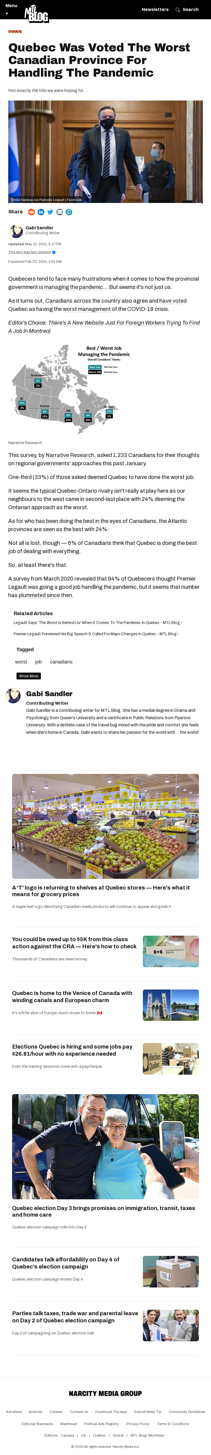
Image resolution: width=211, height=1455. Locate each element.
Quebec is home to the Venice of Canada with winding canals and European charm (72, 996)
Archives (36, 1412)
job (38, 662)
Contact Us (79, 1412)
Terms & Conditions (173, 1424)
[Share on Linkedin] (41, 212)
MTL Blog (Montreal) (148, 1435)
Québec (99, 1435)
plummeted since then (45, 595)
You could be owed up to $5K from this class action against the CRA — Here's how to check (74, 942)
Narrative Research (25, 443)
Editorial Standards (37, 1424)
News (14, 31)
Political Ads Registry (101, 1424)
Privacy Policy (138, 1424)
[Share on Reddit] (31, 212)
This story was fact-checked (31, 252)
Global (118, 1435)
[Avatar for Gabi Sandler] (13, 695)
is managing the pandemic (71, 287)
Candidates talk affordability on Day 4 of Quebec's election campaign (66, 1263)
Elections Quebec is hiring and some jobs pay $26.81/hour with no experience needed (72, 1050)
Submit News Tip (148, 1412)
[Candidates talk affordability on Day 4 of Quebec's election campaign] (171, 1271)
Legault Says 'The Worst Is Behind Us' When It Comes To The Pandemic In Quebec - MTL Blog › (98, 623)
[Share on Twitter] (50, 212)
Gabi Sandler (40, 227)
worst (21, 662)
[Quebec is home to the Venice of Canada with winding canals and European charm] (171, 1005)
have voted (173, 301)
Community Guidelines (187, 1412)
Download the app (111, 1412)
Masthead (68, 1424)
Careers (56, 1412)
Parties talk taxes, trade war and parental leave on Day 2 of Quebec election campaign (75, 1316)
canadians (61, 662)
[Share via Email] (59, 212)
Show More (28, 676)
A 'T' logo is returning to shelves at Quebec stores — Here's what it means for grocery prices (101, 891)
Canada (67, 1435)
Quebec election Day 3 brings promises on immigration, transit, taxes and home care (103, 1211)
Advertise (13, 1412)
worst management (87, 309)
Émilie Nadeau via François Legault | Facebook (46, 200)
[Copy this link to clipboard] (69, 212)
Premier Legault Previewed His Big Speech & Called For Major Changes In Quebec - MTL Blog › (96, 634)
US (83, 1435)
